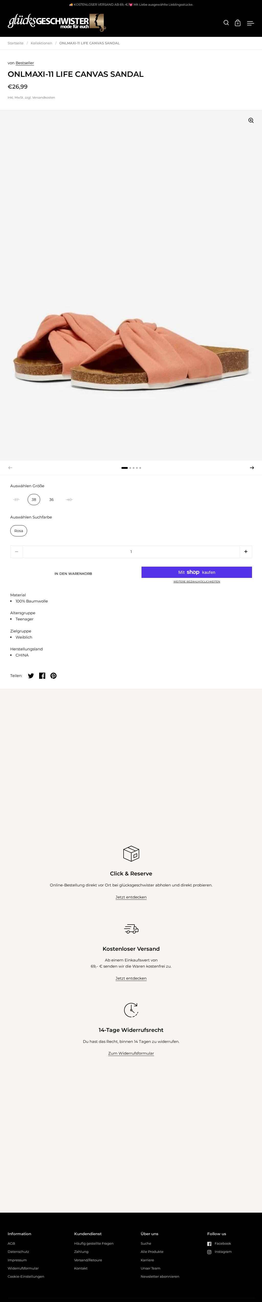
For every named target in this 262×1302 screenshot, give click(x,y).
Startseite (16, 43)
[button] (252, 468)
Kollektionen (41, 43)
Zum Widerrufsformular (131, 1053)
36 (51, 499)
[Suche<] (226, 22)
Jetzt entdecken (131, 897)
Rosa (18, 530)
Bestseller (25, 62)
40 (69, 499)
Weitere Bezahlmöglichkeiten (196, 581)
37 (16, 499)
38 (34, 499)
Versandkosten (43, 97)
